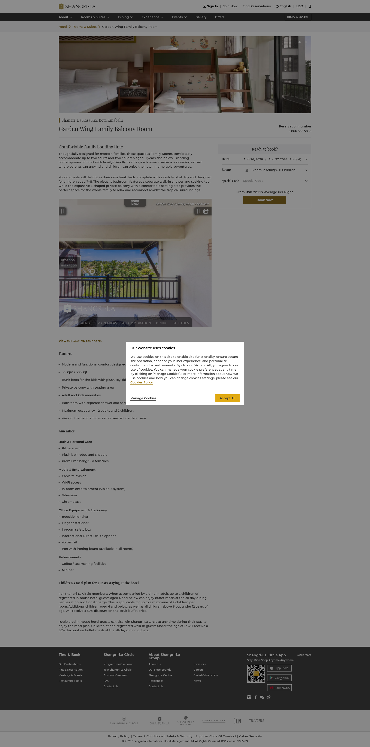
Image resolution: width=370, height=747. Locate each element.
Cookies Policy (141, 382)
